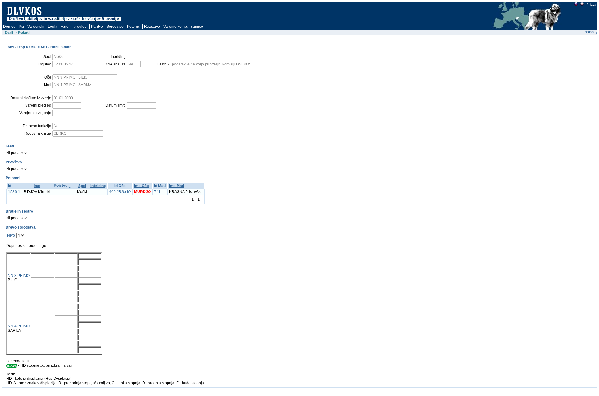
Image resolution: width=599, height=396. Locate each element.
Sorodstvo (115, 26)
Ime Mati (176, 186)
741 (157, 192)
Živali (9, 32)
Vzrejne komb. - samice (183, 26)
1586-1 (14, 192)
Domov (9, 26)
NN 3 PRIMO (19, 275)
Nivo (11, 235)
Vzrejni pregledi (74, 26)
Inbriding (98, 186)
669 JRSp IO (120, 192)
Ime (37, 186)
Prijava (591, 4)
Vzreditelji (35, 26)
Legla (52, 26)
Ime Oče (141, 186)
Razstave (152, 26)
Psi (21, 26)
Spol (82, 186)
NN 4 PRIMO (19, 326)
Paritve (97, 26)
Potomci (134, 26)
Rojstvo (60, 185)
